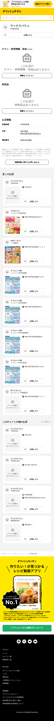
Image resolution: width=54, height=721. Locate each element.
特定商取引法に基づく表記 (12, 700)
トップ (5, 653)
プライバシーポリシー (10, 694)
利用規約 (6, 691)
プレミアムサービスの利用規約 (13, 697)
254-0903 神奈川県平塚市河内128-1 (30, 132)
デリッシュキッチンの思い (12, 671)
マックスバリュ (22, 554)
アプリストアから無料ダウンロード (27, 628)
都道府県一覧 (7, 660)
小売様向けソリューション (12, 680)
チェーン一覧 (10, 554)
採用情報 (6, 683)
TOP (3, 554)
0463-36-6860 (26, 140)
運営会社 (6, 677)
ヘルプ (5, 674)
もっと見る (45, 422)
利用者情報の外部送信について (13, 703)
